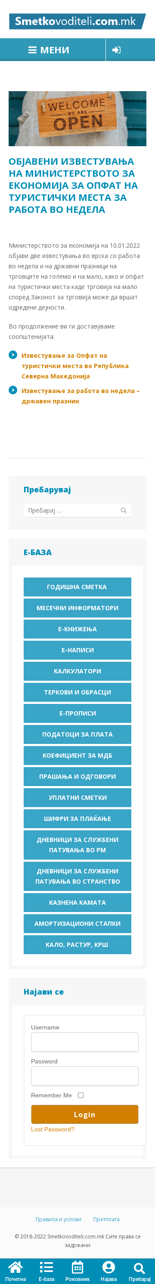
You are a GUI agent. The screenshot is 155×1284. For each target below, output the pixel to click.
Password (44, 1061)
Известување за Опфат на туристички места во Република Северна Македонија (75, 365)
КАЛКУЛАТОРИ (77, 671)
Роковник (77, 1279)
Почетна (15, 1279)
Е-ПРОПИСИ (77, 713)
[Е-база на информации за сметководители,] (77, 19)
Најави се (116, 50)
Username (45, 1027)
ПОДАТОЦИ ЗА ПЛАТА (77, 734)
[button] (140, 1269)
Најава (109, 1279)
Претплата (106, 1219)
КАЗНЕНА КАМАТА (77, 902)
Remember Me (51, 1095)
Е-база (46, 1279)
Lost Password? (52, 1129)
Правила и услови (58, 1219)
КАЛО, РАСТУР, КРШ (78, 944)
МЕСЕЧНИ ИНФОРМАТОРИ (77, 608)
